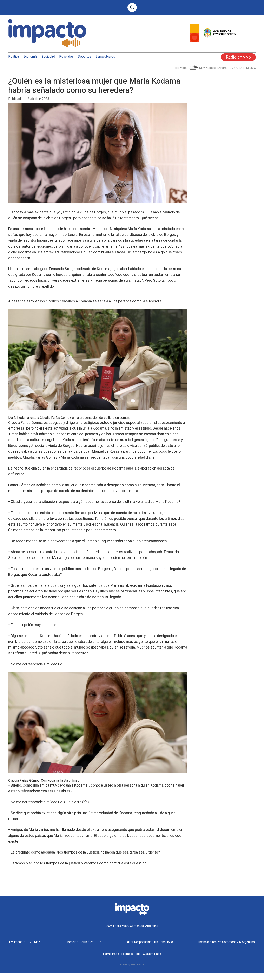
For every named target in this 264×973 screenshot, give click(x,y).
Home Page (111, 954)
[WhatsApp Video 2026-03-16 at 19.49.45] (223, 41)
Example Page (130, 954)
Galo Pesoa (137, 964)
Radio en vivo (238, 57)
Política (13, 57)
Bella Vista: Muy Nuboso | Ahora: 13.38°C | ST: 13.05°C (214, 68)
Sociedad (48, 57)
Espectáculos (105, 57)
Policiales (66, 57)
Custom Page (152, 954)
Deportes (84, 57)
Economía (30, 57)
